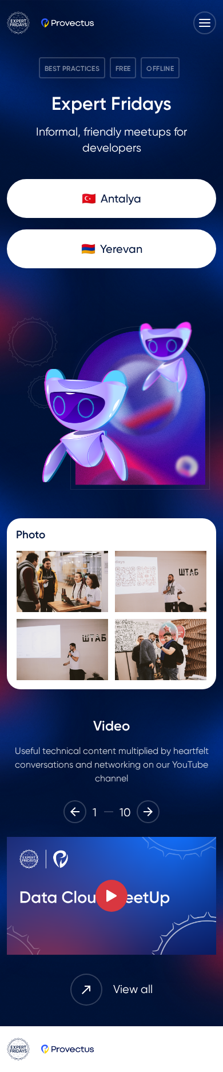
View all (133, 989)
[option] (111, 896)
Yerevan (121, 249)
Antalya (121, 198)
